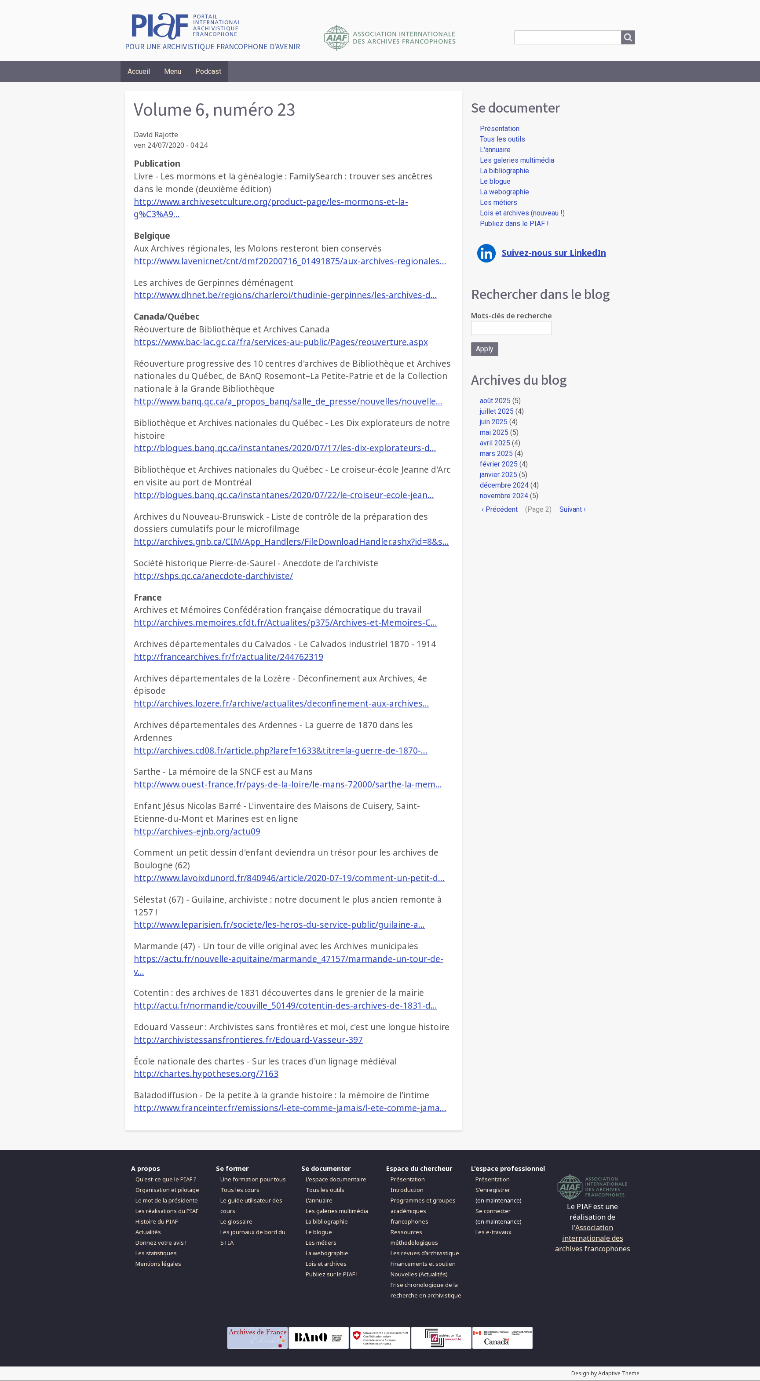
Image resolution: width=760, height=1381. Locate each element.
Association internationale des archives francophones (592, 1238)
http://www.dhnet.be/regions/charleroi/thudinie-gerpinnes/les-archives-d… (285, 295)
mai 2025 (494, 432)
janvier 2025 (498, 474)
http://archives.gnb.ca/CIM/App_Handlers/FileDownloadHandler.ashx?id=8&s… (291, 541)
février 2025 (499, 464)
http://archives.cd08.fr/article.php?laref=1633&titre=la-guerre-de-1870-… (281, 750)
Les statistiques (156, 1253)
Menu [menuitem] (172, 71)
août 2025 (495, 401)
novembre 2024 (504, 496)
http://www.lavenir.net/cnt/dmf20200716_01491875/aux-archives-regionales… (290, 261)
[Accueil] (189, 25)
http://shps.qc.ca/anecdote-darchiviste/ (213, 576)
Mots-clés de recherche (511, 316)
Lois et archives (326, 1264)
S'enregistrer (492, 1190)
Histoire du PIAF (156, 1221)
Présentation (499, 128)
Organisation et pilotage (167, 1190)
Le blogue (495, 181)
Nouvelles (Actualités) (419, 1274)
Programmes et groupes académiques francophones (423, 1210)
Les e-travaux (493, 1232)
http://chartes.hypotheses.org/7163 (206, 1073)
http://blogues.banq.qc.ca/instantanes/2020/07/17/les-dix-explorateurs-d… (285, 448)
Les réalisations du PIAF (166, 1211)
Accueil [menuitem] (139, 71)
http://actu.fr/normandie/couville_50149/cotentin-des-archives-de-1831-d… (285, 1005)
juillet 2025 (497, 411)
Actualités (148, 1232)
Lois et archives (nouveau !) (522, 213)
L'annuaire (495, 150)
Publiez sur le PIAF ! (332, 1274)
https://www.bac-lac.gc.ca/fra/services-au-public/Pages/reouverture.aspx (281, 342)
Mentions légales (158, 1264)
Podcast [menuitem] (208, 71)
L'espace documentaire (336, 1179)
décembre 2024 (504, 485)
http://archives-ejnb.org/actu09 (197, 831)
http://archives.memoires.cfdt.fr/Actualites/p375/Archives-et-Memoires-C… (285, 622)
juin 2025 (494, 422)
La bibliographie (504, 171)
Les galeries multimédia (517, 160)
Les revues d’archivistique (425, 1253)
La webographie (504, 192)
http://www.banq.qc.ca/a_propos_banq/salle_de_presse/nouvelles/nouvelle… (288, 401)
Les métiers (498, 202)
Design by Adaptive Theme (605, 1373)
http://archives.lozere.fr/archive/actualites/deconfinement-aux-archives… (281, 703)
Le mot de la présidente (166, 1200)
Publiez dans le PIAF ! (514, 223)
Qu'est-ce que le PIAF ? (165, 1179)
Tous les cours (239, 1190)
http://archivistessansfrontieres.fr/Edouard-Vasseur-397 (248, 1040)
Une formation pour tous (253, 1179)
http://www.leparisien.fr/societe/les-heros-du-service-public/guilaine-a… (279, 924)
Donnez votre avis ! (160, 1242)
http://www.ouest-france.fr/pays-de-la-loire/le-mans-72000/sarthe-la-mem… (288, 784)
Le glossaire (236, 1221)
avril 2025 (495, 443)
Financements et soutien (423, 1264)
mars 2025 (496, 453)
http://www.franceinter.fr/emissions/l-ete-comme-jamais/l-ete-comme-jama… (290, 1108)
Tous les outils (502, 139)
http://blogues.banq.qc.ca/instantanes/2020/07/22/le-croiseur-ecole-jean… (284, 495)
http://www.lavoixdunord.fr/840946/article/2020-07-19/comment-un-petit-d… (289, 878)
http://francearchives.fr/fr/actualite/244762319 (228, 657)
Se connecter (493, 1211)
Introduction (407, 1190)
